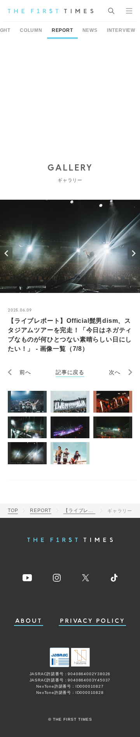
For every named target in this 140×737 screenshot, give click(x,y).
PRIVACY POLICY (92, 621)
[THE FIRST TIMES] (50, 11)
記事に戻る (70, 372)
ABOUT (28, 621)
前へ (25, 372)
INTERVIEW (121, 30)
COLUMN (31, 30)
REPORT (62, 30)
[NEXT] (134, 253)
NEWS (90, 30)
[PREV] (6, 253)
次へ (115, 372)
